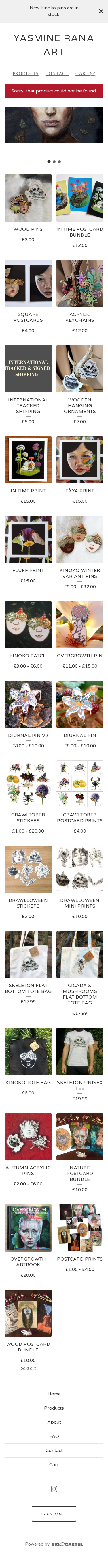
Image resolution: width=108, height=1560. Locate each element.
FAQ (54, 1436)
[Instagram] (54, 1488)
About (54, 1422)
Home (54, 1394)
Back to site (54, 1514)
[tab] (48, 161)
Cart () (85, 73)
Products (26, 73)
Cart (54, 1465)
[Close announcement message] (101, 11)
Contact (57, 73)
